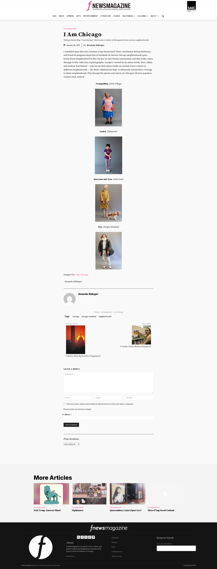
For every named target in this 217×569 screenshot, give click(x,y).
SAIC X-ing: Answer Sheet (47, 510)
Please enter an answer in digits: (77, 409)
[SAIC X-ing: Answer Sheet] (51, 493)
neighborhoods (105, 316)
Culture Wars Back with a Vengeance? (83, 356)
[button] (163, 16)
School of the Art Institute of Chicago (47, 565)
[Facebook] (82, 537)
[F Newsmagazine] (191, 6)
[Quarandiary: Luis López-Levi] (127, 493)
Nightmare (77, 510)
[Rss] (78, 537)
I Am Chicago (81, 274)
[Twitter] (85, 537)
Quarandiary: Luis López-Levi (125, 510)
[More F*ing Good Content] (165, 493)
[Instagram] (89, 537)
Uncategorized (70, 29)
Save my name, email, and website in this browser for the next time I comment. (100, 404)
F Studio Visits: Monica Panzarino (135, 346)
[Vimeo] (93, 537)
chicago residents (89, 316)
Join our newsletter (164, 544)
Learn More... (71, 556)
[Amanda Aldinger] (70, 299)
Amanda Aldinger (95, 45)
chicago (76, 316)
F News (96, 312)
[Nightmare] (89, 493)
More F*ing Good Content (161, 510)
